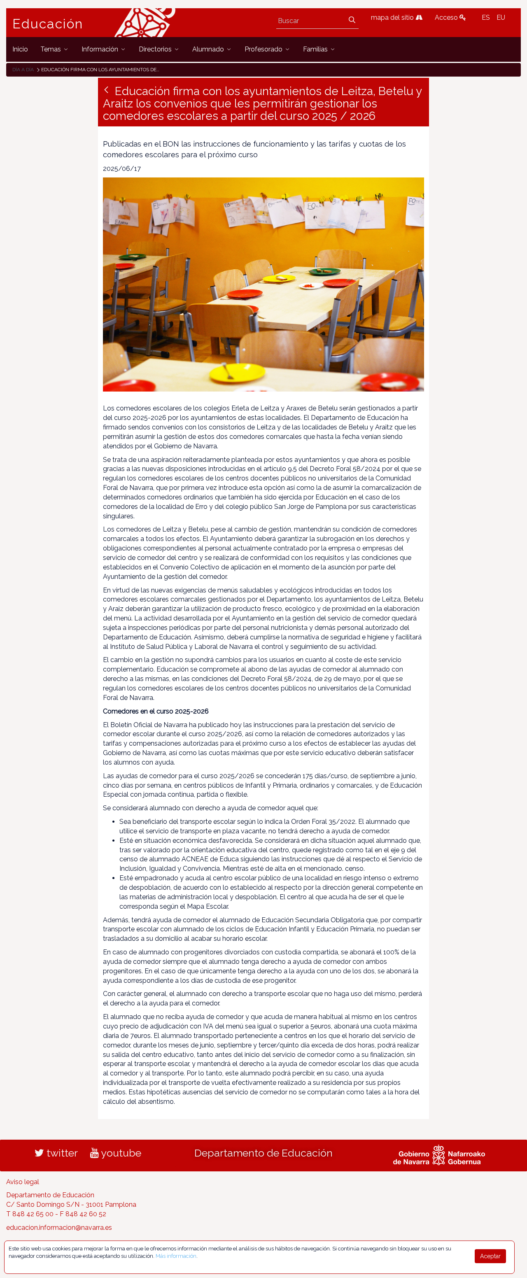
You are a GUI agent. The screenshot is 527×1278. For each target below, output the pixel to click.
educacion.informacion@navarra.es (59, 1227)
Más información (176, 1256)
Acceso (447, 17)
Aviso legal (22, 1182)
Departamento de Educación (263, 1153)
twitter (61, 1153)
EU (501, 17)
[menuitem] (20, 49)
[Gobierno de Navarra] (439, 1153)
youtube (120, 1153)
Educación (47, 23)
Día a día (23, 69)
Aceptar (490, 1256)
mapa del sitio (393, 17)
